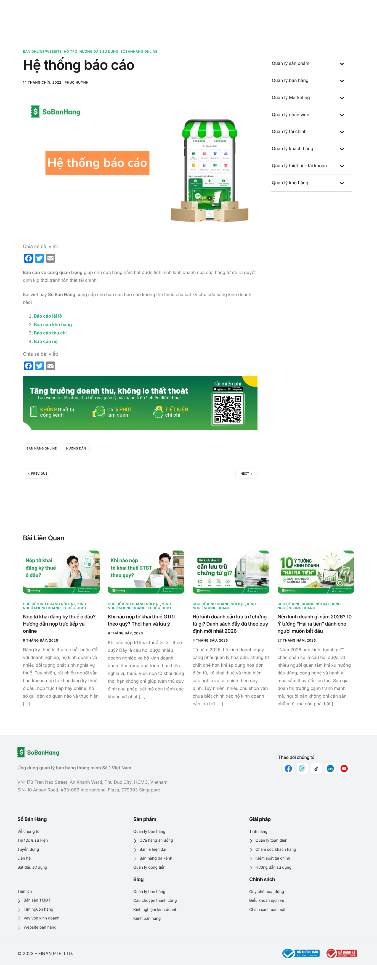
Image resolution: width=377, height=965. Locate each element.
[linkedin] (330, 768)
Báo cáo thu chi (50, 333)
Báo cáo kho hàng (53, 324)
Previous (39, 473)
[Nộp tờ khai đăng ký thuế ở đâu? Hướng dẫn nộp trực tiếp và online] (61, 572)
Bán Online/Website (42, 51)
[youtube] (344, 768)
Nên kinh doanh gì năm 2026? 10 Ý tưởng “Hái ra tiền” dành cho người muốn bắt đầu (315, 624)
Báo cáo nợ (45, 341)
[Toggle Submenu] (342, 63)
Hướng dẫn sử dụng (98, 51)
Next (244, 473)
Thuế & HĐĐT (75, 608)
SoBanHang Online (139, 51)
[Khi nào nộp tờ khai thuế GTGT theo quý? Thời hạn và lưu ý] (146, 572)
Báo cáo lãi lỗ (48, 316)
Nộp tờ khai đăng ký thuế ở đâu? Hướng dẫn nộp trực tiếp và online (59, 624)
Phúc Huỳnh (77, 82)
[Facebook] (288, 768)
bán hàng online (41, 448)
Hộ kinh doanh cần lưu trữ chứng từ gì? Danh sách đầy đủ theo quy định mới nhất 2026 (230, 624)
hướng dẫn (76, 448)
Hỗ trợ (70, 51)
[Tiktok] (316, 768)
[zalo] (302, 768)
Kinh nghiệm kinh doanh (54, 606)
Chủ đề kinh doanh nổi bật (49, 604)
